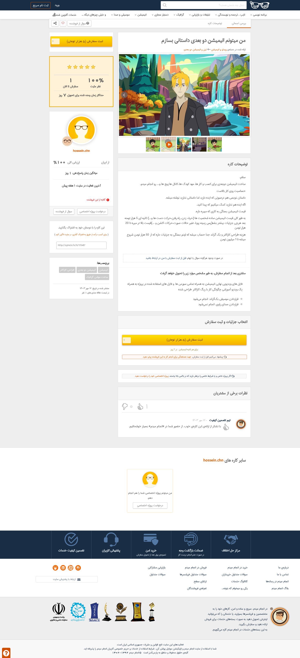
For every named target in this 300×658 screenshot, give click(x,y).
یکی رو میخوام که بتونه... (235, 588)
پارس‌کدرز (153, 652)
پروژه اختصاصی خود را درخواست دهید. (151, 376)
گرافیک (180, 15)
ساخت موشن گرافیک (97, 277)
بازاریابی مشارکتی (157, 567)
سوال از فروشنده (78, 23)
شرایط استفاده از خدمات (142, 648)
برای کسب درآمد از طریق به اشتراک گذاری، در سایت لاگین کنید (82, 234)
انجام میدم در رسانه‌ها (277, 581)
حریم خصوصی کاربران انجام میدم (112, 648)
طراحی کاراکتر (67, 269)
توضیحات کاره (215, 23)
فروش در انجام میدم (196, 567)
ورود (57, 5)
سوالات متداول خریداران (235, 574)
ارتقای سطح (200, 581)
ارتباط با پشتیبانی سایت (64, 579)
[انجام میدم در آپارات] (70, 568)
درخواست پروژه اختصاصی (93, 211)
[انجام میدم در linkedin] (63, 568)
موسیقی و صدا (122, 15)
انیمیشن (142, 15)
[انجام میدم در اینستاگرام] (78, 568)
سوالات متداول (158, 574)
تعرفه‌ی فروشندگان (197, 588)
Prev (124, 95)
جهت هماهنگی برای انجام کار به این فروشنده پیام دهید (167, 357)
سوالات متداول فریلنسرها (193, 574)
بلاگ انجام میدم (280, 588)
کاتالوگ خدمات (239, 581)
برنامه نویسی (260, 15)
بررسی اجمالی (239, 23)
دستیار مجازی (161, 15)
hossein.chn (213, 460)
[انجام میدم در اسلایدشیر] (55, 568)
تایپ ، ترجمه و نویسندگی (231, 15)
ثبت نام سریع (40, 5)
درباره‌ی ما (283, 567)
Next (244, 95)
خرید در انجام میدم (238, 567)
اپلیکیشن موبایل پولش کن (169, 648)
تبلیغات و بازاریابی (201, 15)
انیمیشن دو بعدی (87, 269)
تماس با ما (283, 574)
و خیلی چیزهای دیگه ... (94, 15)
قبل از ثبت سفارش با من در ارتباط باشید (166, 258)
